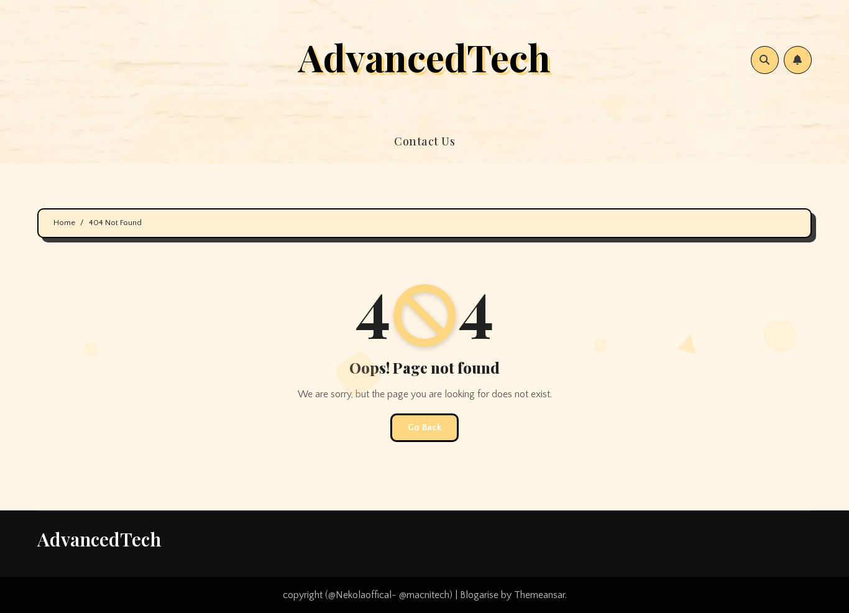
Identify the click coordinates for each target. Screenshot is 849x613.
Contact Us (424, 141)
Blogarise (479, 595)
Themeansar (539, 595)
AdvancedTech (424, 56)
